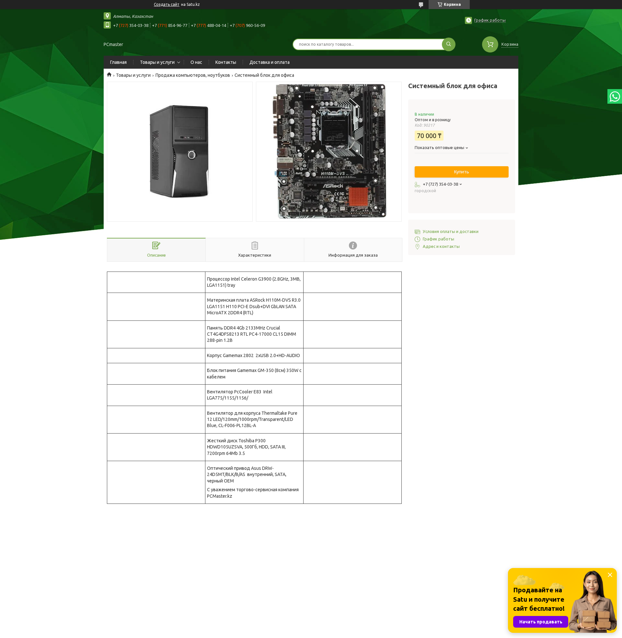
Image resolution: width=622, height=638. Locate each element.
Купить (461, 171)
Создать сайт (166, 4)
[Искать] (448, 44)
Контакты (225, 62)
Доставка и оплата (269, 62)
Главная (118, 62)
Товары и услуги (157, 62)
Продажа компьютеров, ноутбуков (193, 75)
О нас (196, 62)
